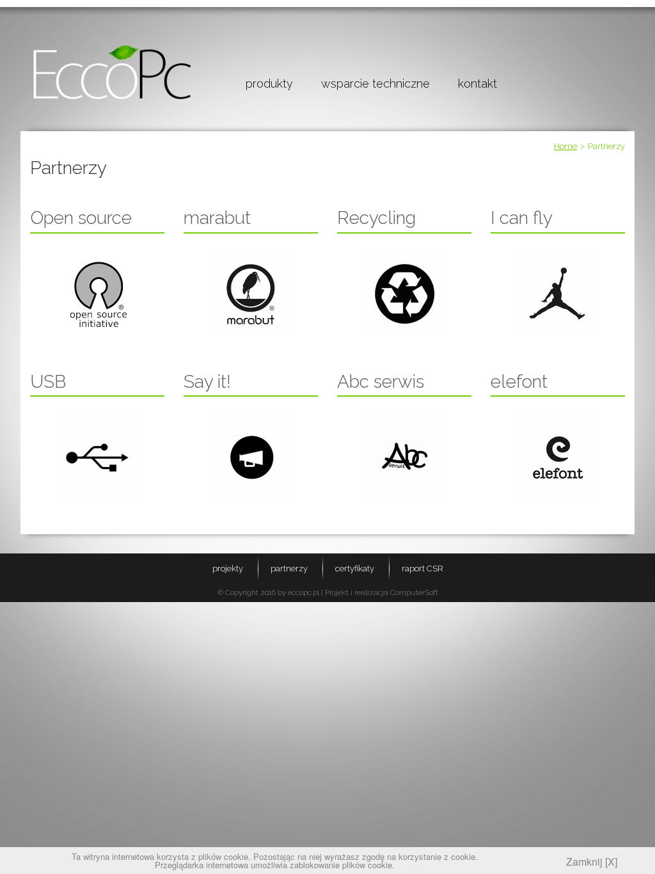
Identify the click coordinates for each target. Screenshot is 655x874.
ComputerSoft (414, 592)
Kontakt (477, 83)
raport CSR (422, 568)
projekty (227, 568)
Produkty (269, 83)
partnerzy (289, 568)
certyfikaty (354, 568)
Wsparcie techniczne (375, 83)
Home (565, 146)
